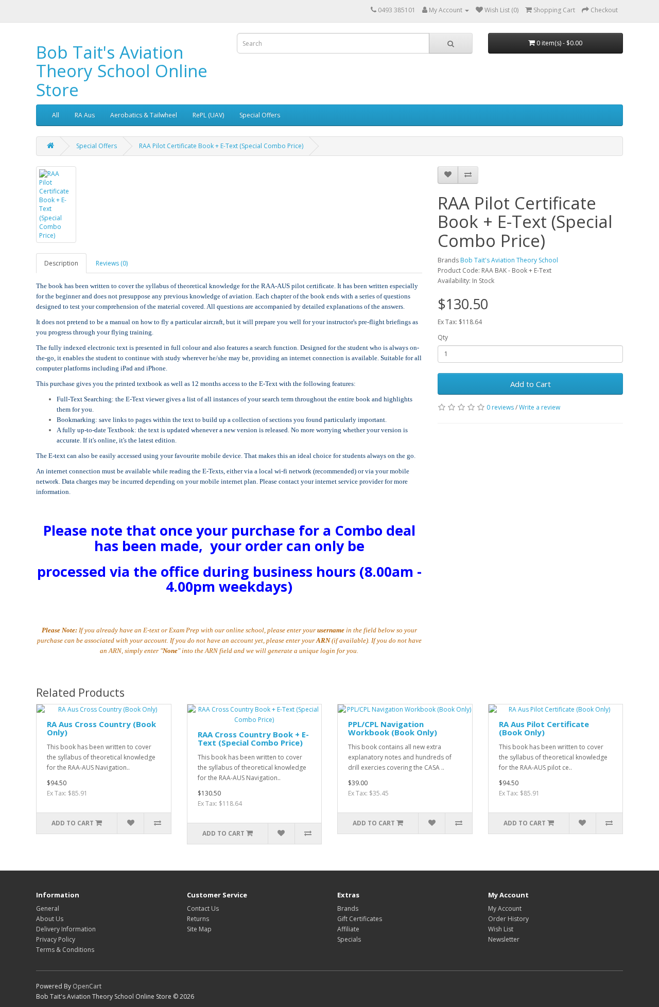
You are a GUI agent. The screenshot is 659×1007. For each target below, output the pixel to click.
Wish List (500, 929)
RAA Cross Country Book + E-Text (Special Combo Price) (253, 738)
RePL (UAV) (208, 115)
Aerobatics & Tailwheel (143, 115)
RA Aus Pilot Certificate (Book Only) (544, 728)
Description (61, 263)
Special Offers (259, 115)
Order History (508, 918)
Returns (198, 918)
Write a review (539, 407)
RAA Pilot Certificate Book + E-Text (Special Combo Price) (221, 146)
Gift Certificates (359, 918)
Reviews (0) (112, 263)
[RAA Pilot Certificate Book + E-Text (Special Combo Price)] (56, 204)
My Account (505, 908)
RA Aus (85, 115)
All (55, 115)
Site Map (199, 929)
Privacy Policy (55, 939)
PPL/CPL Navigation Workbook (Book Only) (392, 728)
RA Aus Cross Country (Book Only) (101, 728)
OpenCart (87, 986)
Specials (349, 939)
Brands (347, 908)
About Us (49, 918)
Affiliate (348, 929)
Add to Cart (530, 384)
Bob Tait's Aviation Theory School (509, 260)
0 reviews (500, 407)
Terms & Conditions (65, 949)
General (47, 908)
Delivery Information (66, 929)
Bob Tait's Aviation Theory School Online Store (121, 71)
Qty (443, 337)
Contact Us (203, 908)
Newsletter (503, 939)
